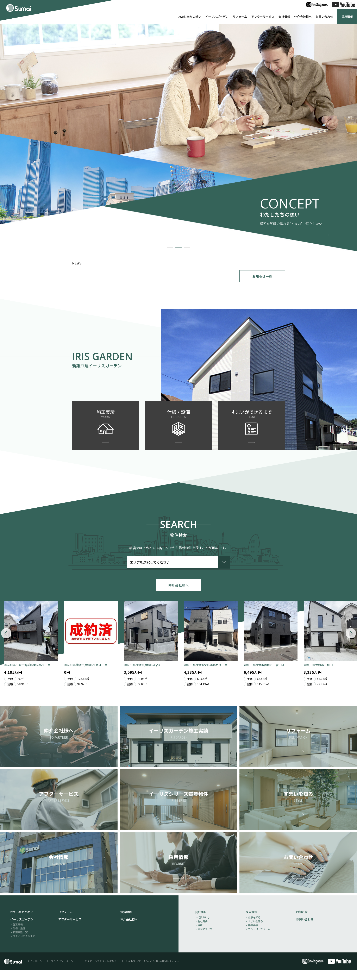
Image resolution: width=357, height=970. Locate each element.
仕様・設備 (19, 928)
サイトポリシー (35, 961)
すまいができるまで (24, 936)
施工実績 (18, 924)
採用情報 (347, 16)
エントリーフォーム (259, 929)
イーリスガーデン (216, 16)
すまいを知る (255, 921)
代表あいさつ (205, 917)
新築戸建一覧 (20, 932)
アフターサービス (262, 16)
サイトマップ (133, 961)
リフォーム (240, 16)
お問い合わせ (324, 16)
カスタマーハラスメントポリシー (100, 961)
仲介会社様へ (303, 16)
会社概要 (202, 921)
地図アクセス (205, 929)
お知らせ (302, 912)
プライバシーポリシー (63, 961)
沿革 (200, 925)
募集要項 (253, 925)
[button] (351, 633)
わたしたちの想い (189, 16)
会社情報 (284, 16)
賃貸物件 (126, 912)
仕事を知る (254, 917)
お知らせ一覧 (262, 276)
